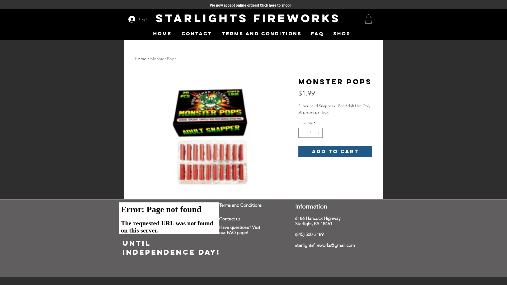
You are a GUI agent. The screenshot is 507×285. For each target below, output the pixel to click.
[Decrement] (302, 132)
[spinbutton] (310, 132)
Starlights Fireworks (248, 18)
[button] (368, 19)
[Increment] (318, 132)
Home (141, 58)
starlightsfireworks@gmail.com (325, 245)
